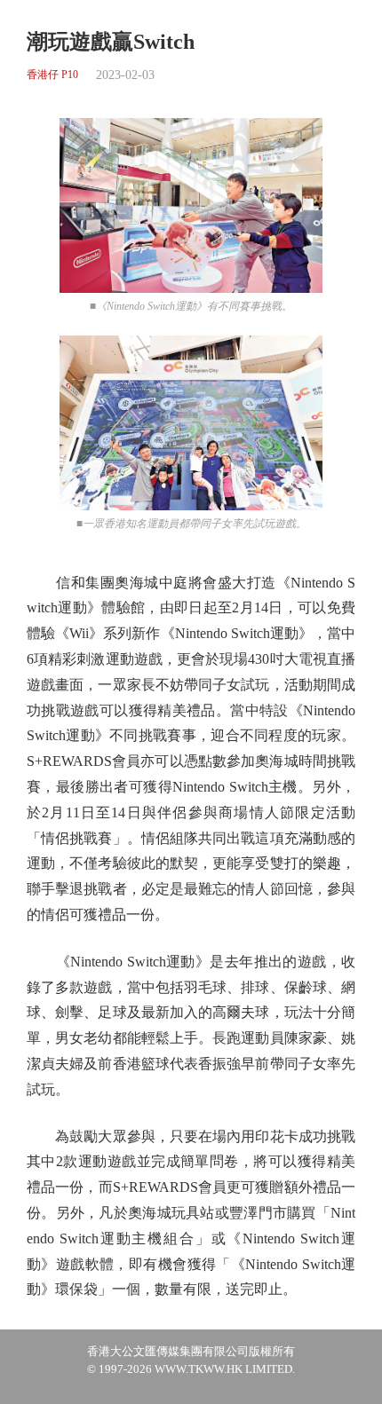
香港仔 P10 (52, 75)
